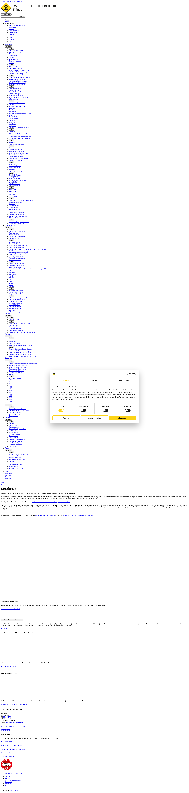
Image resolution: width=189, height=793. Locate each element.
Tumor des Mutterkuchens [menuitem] (17, 160)
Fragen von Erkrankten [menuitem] (16, 292)
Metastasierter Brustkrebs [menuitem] (16, 144)
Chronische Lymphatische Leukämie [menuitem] (20, 137)
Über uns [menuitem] (7, 448)
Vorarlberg (12, 39)
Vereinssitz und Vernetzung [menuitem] (17, 265)
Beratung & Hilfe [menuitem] (10, 225)
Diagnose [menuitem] (12, 54)
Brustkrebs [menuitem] (12, 108)
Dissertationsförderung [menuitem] (16, 330)
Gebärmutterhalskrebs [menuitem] (15, 149)
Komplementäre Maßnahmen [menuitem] (18, 216)
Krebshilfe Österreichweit (17, 25)
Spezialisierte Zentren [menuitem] (15, 340)
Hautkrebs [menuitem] (12, 115)
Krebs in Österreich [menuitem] (15, 61)
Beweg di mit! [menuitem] (13, 416)
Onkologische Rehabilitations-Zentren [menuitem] (20, 354)
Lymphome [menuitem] (12, 124)
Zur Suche (18, 1)
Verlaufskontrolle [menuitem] (14, 90)
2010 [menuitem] (10, 385)
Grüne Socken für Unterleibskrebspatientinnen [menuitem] (23, 364)
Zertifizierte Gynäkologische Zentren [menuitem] (20, 345)
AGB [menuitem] (6, 785)
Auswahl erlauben (94, 418)
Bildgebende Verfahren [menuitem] (16, 95)
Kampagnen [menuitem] (8, 358)
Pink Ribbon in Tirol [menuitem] (15, 412)
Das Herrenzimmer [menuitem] (14, 242)
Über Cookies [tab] (124, 380)
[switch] (83, 410)
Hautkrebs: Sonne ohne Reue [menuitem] (18, 367)
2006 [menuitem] (10, 392)
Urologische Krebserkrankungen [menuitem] (19, 127)
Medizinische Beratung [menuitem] (16, 256)
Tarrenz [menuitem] (11, 285)
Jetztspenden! (3, 483)
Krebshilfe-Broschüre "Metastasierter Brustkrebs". (78, 515)
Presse (7, 22)
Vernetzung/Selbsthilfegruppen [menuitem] (18, 253)
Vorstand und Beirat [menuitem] (15, 457)
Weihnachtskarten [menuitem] (14, 434)
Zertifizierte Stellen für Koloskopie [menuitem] (19, 351)
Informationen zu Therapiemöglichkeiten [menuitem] (21, 200)
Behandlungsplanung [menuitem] (15, 202)
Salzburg (11, 34)
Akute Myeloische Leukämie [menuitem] (18, 135)
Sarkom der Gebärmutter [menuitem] (16, 157)
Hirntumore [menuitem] (12, 111)
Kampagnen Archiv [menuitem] (15, 378)
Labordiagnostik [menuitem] (14, 99)
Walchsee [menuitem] (12, 272)
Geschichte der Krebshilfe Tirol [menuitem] (18, 454)
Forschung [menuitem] (8, 313)
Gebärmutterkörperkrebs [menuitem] (16, 151)
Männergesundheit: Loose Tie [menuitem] (18, 365)
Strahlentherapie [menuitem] (14, 205)
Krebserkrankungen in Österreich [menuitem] (19, 222)
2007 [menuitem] (10, 390)
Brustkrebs (8, 477)
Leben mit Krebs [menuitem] (14, 238)
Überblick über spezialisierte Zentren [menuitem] (20, 349)
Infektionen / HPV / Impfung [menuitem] (18, 72)
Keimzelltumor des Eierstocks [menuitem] (18, 155)
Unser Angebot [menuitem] (13, 233)
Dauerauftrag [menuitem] (13, 430)
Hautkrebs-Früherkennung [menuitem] (17, 84)
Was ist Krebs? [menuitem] (13, 66)
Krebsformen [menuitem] (13, 56)
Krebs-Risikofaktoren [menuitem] (15, 68)
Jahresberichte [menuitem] (13, 463)
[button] (6, 14)
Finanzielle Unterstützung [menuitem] (17, 258)
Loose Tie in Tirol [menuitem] (14, 414)
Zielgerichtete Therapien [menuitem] (16, 212)
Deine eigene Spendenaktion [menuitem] (17, 429)
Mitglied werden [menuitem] (14, 432)
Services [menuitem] (7, 334)
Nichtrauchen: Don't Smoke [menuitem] (17, 369)
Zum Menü (11, 1)
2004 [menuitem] (10, 396)
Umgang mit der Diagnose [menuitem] (17, 299)
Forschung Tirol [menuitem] (14, 319)
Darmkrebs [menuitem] (12, 110)
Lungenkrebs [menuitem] (13, 122)
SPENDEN (5, 730)
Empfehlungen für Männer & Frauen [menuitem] (20, 77)
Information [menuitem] (8, 44)
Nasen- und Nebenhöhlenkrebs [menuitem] (18, 180)
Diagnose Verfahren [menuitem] (15, 88)
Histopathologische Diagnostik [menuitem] (18, 97)
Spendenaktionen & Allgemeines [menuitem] (19, 410)
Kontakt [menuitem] (7, 776)
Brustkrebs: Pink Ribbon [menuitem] (16, 371)
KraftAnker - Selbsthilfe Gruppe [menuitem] (19, 251)
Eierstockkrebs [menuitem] (13, 148)
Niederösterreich (14, 30)
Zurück (11, 48)
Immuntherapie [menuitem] (13, 211)
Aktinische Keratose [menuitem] (15, 166)
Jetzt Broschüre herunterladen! (10, 609)
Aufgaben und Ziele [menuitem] (15, 456)
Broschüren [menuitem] (12, 341)
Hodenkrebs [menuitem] (12, 191)
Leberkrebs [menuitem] (12, 120)
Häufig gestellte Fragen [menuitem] (16, 290)
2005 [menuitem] (10, 394)
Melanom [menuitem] (12, 169)
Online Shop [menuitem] (13, 425)
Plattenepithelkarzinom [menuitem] (16, 171)
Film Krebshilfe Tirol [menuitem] (15, 465)
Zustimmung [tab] (65, 380)
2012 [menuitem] (10, 382)
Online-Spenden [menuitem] (14, 427)
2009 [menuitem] (10, 387)
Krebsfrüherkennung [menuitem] (15, 52)
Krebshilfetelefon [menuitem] (14, 244)
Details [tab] (94, 380)
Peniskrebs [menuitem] (12, 195)
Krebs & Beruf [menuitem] (13, 310)
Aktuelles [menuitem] (8, 403)
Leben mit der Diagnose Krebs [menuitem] (18, 298)
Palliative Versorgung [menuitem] (15, 312)
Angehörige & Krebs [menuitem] (15, 306)
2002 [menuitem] (10, 399)
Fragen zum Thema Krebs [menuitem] (17, 236)
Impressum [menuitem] (8, 783)
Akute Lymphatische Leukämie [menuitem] (18, 133)
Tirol (10, 37)
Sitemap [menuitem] (7, 778)
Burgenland (12, 27)
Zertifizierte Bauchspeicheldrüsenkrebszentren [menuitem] (23, 356)
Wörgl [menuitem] (11, 276)
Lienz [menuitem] (10, 270)
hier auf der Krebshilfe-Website (45, 515)
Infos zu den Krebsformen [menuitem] (17, 103)
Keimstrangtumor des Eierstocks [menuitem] (19, 153)
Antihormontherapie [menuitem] (15, 209)
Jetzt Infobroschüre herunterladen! (11, 666)
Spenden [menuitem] (7, 417)
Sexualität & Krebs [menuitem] (14, 305)
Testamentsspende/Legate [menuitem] (17, 439)
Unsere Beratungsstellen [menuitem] (16, 263)
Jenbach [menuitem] (11, 278)
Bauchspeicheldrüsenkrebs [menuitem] (17, 106)
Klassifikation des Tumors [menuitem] (17, 92)
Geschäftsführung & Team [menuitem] (17, 459)
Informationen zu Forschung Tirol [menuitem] (19, 323)
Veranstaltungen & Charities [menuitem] (17, 409)
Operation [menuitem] (12, 204)
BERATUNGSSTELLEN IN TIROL (13, 726)
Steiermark (12, 36)
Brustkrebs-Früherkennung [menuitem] (17, 79)
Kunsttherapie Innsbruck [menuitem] (16, 247)
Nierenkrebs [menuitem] (12, 193)
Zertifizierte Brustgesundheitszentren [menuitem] (20, 352)
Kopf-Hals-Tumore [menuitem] (15, 117)
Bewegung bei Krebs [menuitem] (15, 303)
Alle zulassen (122, 418)
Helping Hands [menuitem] (13, 436)
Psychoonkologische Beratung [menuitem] (18, 245)
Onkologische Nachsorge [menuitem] (16, 214)
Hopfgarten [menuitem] (12, 274)
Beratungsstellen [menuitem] (14, 235)
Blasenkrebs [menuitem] (12, 189)
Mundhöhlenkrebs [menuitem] (14, 178)
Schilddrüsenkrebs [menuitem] (14, 184)
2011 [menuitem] (10, 383)
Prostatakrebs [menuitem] (13, 196)
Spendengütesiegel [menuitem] (14, 443)
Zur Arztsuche (6, 629)
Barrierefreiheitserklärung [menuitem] (13, 780)
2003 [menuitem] (10, 397)
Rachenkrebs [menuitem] (13, 182)
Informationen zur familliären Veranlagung (14, 704)
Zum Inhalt (4, 1)
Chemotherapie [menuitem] (13, 207)
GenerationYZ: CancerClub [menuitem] (17, 254)
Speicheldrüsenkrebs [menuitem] (15, 185)
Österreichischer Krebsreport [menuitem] (17, 223)
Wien (10, 41)
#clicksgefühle (14, 790)
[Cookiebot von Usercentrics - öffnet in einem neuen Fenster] (128, 374)
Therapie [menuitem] (11, 57)
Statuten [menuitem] (11, 461)
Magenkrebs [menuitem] (12, 126)
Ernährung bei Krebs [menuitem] (15, 301)
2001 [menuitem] (10, 401)
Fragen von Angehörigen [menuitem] (16, 294)
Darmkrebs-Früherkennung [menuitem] (17, 83)
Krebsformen (9, 475)
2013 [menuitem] (10, 380)
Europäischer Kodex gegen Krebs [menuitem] (19, 70)
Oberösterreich (13, 32)
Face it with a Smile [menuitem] (15, 260)
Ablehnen (66, 418)
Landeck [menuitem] (11, 286)
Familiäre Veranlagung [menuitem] (16, 74)
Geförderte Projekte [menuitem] (15, 329)
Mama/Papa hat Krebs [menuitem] (15, 308)
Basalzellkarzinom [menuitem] (14, 167)
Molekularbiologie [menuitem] (14, 94)
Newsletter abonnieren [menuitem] (16, 468)
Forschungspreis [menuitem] (14, 325)
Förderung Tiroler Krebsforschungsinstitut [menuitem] (22, 332)
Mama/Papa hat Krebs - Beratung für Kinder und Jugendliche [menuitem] (28, 249)
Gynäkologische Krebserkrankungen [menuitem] (20, 113)
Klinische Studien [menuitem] (14, 218)
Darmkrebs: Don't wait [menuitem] (16, 372)
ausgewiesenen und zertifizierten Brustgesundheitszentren (51, 502)
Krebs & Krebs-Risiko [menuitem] (16, 50)
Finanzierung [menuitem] (13, 446)
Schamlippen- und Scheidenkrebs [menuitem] (19, 158)
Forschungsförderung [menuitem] (15, 327)
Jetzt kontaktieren (6, 741)
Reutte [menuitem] (11, 283)
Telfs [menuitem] (10, 281)
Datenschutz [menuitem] (8, 782)
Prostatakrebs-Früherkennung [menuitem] (18, 81)
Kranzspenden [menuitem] (13, 437)
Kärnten (11, 29)
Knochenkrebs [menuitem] (13, 119)
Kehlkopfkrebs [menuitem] (13, 177)
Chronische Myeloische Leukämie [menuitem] (19, 138)
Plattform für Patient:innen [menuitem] (17, 231)
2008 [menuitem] (10, 389)
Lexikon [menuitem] (11, 63)
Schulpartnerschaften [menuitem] (15, 441)
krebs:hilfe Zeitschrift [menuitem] (15, 343)
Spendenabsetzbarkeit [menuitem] (15, 445)
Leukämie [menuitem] (12, 104)
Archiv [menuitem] (11, 374)
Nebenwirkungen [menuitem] (14, 59)
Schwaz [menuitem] (11, 279)
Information (8, 473)
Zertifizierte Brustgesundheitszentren (12, 620)
